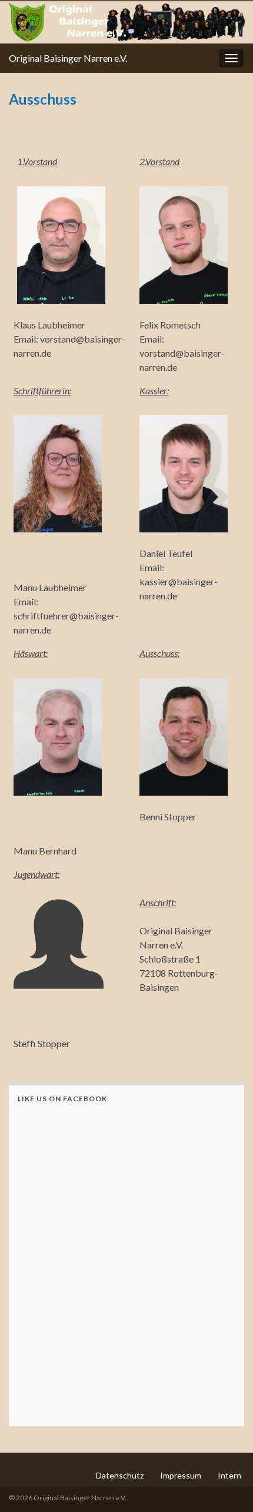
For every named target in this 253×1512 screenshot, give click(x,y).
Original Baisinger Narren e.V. (68, 57)
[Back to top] (226, 1485)
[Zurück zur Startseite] (126, 22)
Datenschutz (120, 1475)
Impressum (180, 1475)
